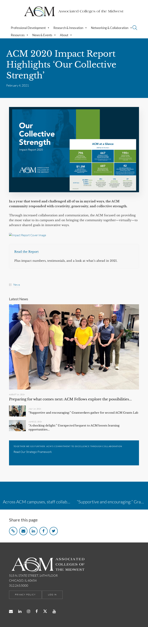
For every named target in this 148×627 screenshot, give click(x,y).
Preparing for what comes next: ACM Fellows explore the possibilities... (70, 399)
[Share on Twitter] (53, 531)
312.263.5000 (18, 585)
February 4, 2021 (17, 85)
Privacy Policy (25, 594)
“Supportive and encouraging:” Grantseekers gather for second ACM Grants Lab (83, 412)
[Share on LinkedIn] (33, 531)
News (16, 284)
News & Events (42, 35)
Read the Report (26, 251)
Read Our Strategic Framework (33, 452)
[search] (134, 28)
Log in (52, 594)
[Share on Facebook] (43, 531)
